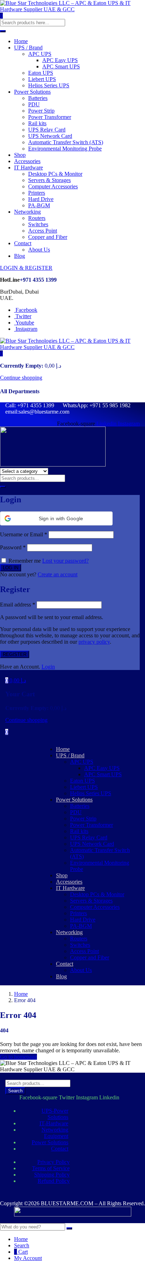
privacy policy (94, 642)
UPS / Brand (28, 48)
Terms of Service (51, 1168)
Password (13, 547)
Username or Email (23, 534)
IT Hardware (28, 167)
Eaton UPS (40, 73)
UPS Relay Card (46, 130)
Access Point (42, 231)
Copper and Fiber (47, 237)
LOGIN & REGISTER (26, 268)
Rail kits (37, 123)
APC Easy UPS (60, 60)
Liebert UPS (42, 79)
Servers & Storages (49, 180)
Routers (36, 218)
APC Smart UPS (61, 66)
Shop (20, 155)
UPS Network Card (50, 136)
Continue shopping (21, 378)
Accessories (27, 161)
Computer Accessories (53, 186)
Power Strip (41, 111)
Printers (36, 193)
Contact (22, 243)
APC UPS (39, 54)
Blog (19, 256)
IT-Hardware (53, 1123)
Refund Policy (54, 1181)
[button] (1, 353)
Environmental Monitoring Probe (65, 149)
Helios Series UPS (48, 85)
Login (48, 667)
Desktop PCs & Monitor (55, 174)
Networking (27, 212)
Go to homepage (18, 1057)
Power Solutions (32, 92)
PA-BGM (39, 205)
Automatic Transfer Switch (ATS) (65, 142)
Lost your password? (65, 561)
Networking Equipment (55, 1133)
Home (21, 41)
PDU (34, 104)
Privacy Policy (53, 1162)
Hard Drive (40, 199)
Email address (17, 605)
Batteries (38, 98)
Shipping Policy (52, 1175)
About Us (39, 250)
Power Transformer (49, 117)
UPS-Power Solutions (55, 1114)
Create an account (57, 574)
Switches (38, 224)
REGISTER (14, 654)
